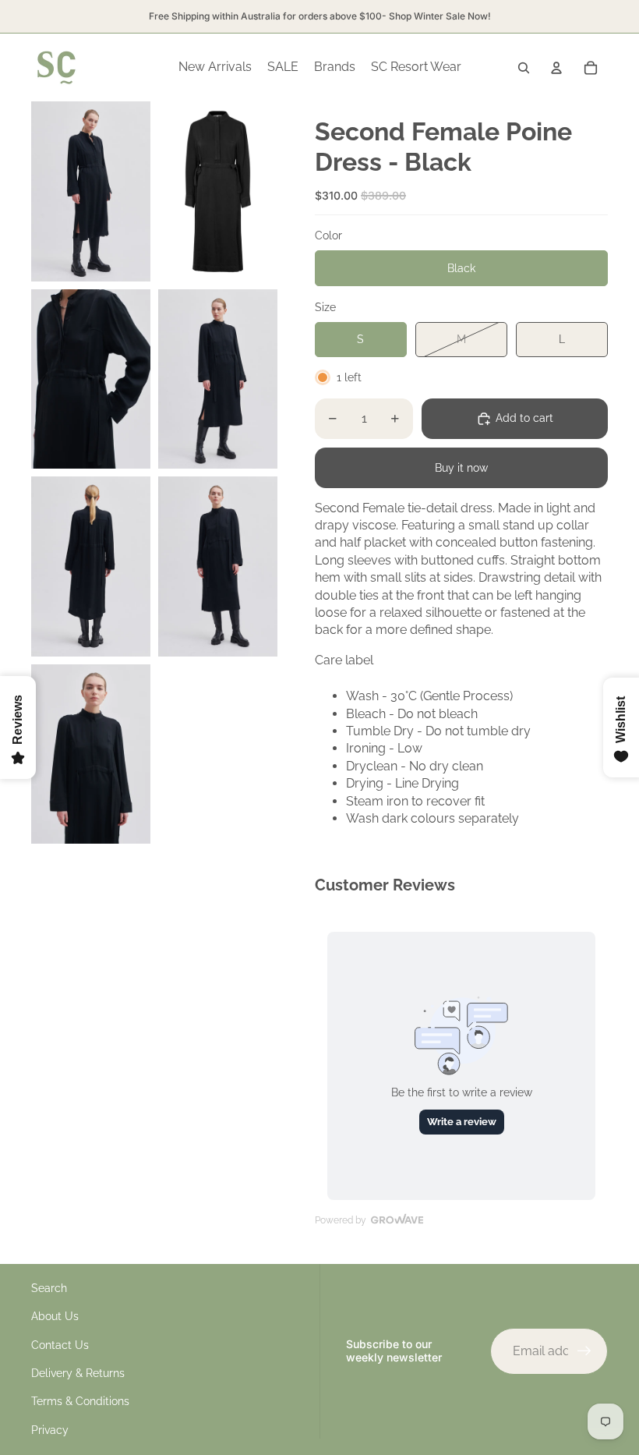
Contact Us (60, 1345)
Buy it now (461, 468)
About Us (55, 1316)
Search (49, 1288)
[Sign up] (584, 1351)
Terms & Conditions (80, 1401)
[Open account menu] (556, 68)
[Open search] (524, 68)
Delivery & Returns (78, 1373)
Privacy (50, 1430)
